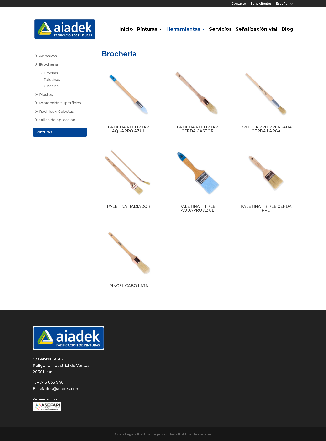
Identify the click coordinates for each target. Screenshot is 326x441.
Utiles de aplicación (57, 119)
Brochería (48, 64)
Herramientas (183, 29)
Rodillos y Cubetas (56, 111)
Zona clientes (261, 3)
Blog (287, 29)
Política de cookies (195, 434)
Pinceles (51, 86)
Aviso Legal (124, 434)
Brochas (51, 73)
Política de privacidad (156, 434)
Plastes (46, 94)
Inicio (126, 29)
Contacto (238, 3)
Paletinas (52, 79)
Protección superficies (60, 103)
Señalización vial (257, 29)
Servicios (220, 29)
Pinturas (147, 29)
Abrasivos (48, 56)
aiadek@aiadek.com (60, 388)
